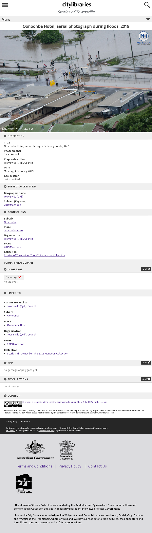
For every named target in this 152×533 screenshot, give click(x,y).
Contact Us (97, 466)
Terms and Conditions (34, 466)
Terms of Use (24, 421)
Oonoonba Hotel (17, 325)
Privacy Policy (11, 421)
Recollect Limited (46, 430)
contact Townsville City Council (66, 428)
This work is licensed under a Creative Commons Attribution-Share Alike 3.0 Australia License (64, 402)
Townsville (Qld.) (13, 196)
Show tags (11, 277)
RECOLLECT (10, 430)
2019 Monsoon (15, 344)
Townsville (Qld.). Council (21, 306)
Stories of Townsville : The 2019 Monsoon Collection (37, 353)
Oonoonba (13, 315)
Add (144, 269)
